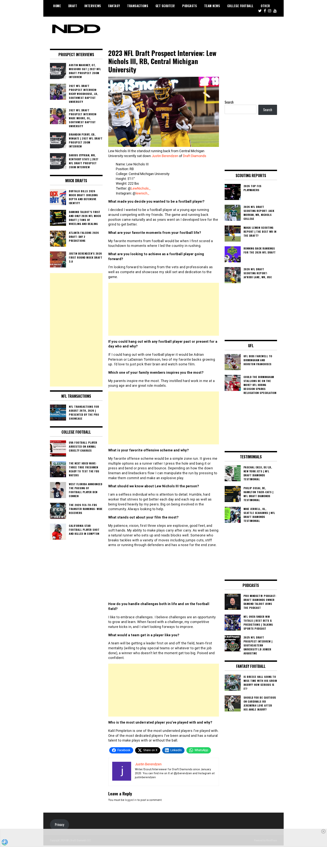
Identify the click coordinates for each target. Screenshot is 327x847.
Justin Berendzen (165, 156)
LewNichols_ (141, 188)
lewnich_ (142, 193)
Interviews (92, 6)
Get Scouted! (165, 6)
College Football (240, 6)
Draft (72, 6)
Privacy (59, 824)
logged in (131, 799)
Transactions (137, 6)
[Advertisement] (163, 309)
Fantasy (114, 6)
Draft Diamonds (194, 156)
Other (265, 6)
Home (57, 6)
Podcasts (189, 6)
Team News (212, 6)
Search (229, 102)
